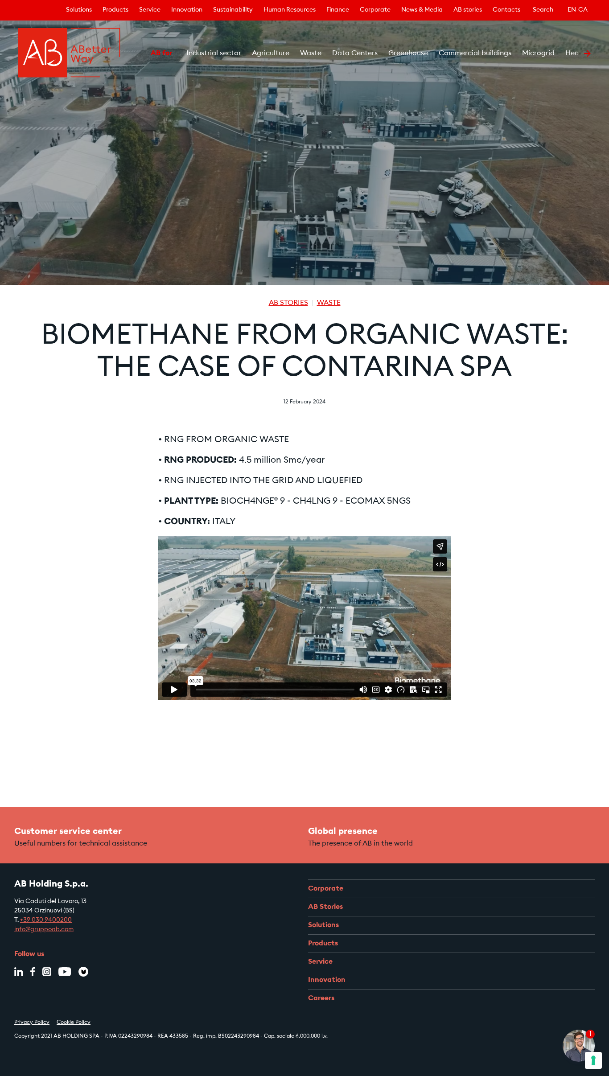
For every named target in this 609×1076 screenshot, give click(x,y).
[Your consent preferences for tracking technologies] (593, 1060)
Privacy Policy (31, 1022)
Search (543, 10)
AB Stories (288, 303)
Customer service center (68, 831)
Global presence (343, 831)
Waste (329, 303)
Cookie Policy (74, 1022)
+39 (26, 920)
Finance (337, 10)
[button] (139, 53)
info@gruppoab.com (44, 930)
